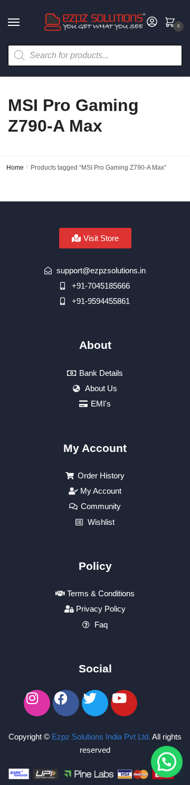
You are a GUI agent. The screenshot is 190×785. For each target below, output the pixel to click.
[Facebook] (66, 703)
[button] (167, 762)
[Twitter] (95, 703)
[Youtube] (124, 703)
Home (15, 167)
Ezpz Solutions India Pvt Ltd (100, 736)
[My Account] (152, 22)
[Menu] (24, 23)
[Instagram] (37, 703)
